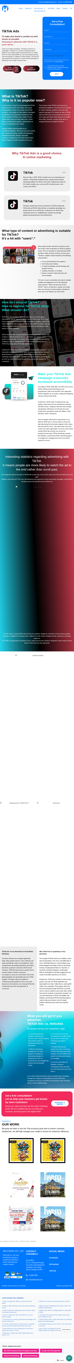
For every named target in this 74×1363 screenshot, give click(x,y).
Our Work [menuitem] (51, 8)
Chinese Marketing (30, 1356)
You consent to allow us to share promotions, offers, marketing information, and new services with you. (58, 67)
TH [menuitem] (71, 8)
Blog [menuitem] (58, 8)
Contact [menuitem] (65, 8)
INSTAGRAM (53, 1264)
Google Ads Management (51, 1351)
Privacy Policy (59, 61)
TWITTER (52, 1271)
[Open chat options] (69, 1358)
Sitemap (23, 1286)
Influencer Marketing (11, 1356)
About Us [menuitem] (28, 8)
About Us (17, 1286)
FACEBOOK (53, 1258)
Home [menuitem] (21, 8)
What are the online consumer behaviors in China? (55, 1301)
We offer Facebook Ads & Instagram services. (20, 1351)
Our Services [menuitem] (38, 8)
